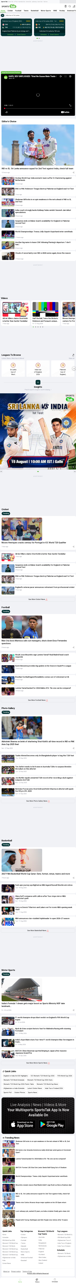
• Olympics (23, 1237)
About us (6, 1271)
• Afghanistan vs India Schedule (64, 1256)
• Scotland (41, 1254)
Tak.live (45, 1)
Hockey (62, 11)
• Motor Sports (25, 1252)
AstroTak (39, 1)
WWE (55, 11)
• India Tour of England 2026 (64, 1243)
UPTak (16, 1)
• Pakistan (41, 1249)
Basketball (34, 11)
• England (41, 1251)
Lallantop (34, 1)
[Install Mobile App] (65, 6)
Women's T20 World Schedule (8, 1246)
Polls (4, 1260)
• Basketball (24, 1249)
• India (40, 1240)
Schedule (10, 34)
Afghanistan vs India (8, 1257)
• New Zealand (42, 1260)
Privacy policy (16, 1271)
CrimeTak (28, 1)
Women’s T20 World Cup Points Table (10, 1252)
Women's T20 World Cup (10, 1243)
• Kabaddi (23, 1246)
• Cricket (23, 1234)
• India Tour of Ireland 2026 (63, 1246)
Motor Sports (46, 11)
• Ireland (40, 1263)
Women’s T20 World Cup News (10, 1255)
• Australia (41, 1237)
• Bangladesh (42, 1243)
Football (18, 11)
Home (3, 11)
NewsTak (10, 1)
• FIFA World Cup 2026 (63, 1237)
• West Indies (42, 1257)
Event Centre (21, 34)
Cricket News (6, 1263)
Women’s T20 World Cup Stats (10, 1249)
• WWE (22, 1255)
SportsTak (4, 1)
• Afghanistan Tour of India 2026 (64, 1240)
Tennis (26, 11)
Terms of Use (27, 1271)
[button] (2, 15)
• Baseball (23, 1260)
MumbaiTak (21, 1)
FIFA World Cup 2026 (8, 1240)
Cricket (10, 11)
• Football (23, 1240)
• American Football (26, 1257)
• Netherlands (42, 1246)
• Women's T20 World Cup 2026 (65, 1235)
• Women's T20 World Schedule (63, 1254)
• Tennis (22, 1243)
